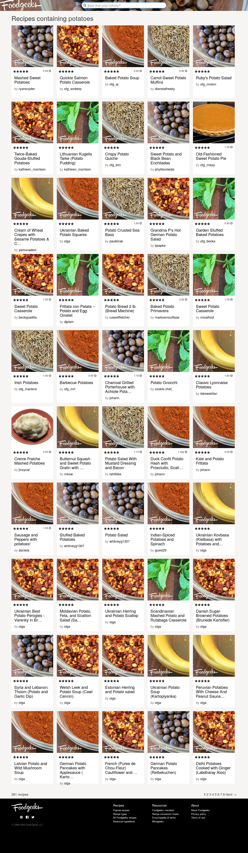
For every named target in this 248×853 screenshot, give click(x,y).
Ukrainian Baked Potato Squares (74, 232)
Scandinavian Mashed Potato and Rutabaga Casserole (168, 615)
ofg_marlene (28, 388)
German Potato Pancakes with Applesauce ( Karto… (73, 769)
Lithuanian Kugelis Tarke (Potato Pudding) (76, 158)
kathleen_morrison (32, 169)
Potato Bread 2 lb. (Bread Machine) (121, 308)
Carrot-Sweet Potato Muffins (168, 80)
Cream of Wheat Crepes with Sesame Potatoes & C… (31, 236)
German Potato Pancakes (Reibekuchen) (164, 767)
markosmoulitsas (167, 317)
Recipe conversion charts (165, 814)
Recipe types (120, 814)
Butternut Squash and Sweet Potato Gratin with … (75, 463)
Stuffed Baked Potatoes (72, 537)
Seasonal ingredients (124, 821)
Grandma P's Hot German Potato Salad (166, 234)
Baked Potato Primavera (162, 308)
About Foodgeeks (200, 810)
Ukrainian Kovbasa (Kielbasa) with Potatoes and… (212, 539)
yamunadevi (27, 249)
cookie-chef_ (164, 388)
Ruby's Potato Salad (213, 77)
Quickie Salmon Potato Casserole (75, 80)
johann (114, 397)
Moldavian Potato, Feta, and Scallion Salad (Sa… (75, 615)
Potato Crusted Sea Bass (122, 232)
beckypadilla (28, 317)
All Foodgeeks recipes (125, 817)
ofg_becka (207, 241)
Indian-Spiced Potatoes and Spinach (163, 539)
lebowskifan (208, 393)
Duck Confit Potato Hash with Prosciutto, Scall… (167, 463)
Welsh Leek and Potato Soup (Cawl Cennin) (76, 691)
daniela (24, 550)
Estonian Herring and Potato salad (120, 689)
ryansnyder (27, 88)
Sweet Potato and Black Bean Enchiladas (166, 158)
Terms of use (198, 817)
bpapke (160, 245)
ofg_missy (207, 164)
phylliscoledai (164, 169)
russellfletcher (119, 317)
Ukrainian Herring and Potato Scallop (121, 613)
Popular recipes (121, 810)
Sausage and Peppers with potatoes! (26, 539)
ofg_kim (115, 164)
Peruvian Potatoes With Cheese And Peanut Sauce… (212, 691)
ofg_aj (113, 84)
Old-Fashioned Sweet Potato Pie (211, 156)
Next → (231, 794)
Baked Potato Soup (122, 77)
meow (68, 473)
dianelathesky (165, 88)
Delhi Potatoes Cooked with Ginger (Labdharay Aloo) (213, 767)
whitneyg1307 (74, 545)
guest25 (160, 550)
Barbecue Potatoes (76, 382)
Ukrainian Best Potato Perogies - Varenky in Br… (29, 615)
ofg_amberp (73, 88)
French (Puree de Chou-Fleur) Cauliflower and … (121, 767)
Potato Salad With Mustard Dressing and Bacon (121, 463)
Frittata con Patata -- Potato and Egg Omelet (77, 310)
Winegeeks (158, 821)
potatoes (80, 18)
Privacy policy (198, 814)
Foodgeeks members (163, 810)
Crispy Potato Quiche (117, 156)
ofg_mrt (69, 388)
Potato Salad (116, 535)
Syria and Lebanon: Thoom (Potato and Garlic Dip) (31, 691)
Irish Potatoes (26, 382)
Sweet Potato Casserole (26, 308)
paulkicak (116, 241)
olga (67, 241)
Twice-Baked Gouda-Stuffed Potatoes (27, 158)
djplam (69, 321)
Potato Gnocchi (164, 382)
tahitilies (115, 473)
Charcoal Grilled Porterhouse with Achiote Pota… (120, 387)
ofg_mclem (208, 84)
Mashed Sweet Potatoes (27, 80)
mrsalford (207, 317)
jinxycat (24, 469)
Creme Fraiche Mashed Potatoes (29, 461)
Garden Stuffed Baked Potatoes (210, 232)
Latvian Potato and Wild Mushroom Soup (30, 767)
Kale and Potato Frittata (210, 461)
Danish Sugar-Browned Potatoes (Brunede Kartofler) (212, 615)
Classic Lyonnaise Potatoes (212, 384)
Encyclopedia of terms (164, 817)
